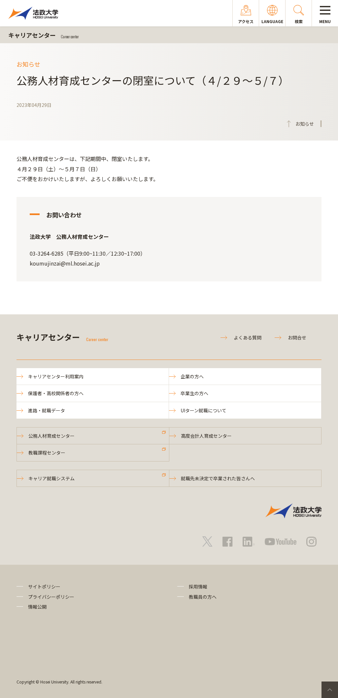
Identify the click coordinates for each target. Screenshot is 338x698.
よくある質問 (247, 337)
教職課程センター (46, 452)
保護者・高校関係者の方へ (56, 393)
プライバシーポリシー (51, 596)
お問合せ (297, 337)
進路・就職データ (46, 410)
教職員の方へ (203, 596)
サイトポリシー (44, 586)
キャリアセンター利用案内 (56, 376)
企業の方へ (192, 376)
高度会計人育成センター (206, 435)
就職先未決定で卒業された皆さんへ (218, 478)
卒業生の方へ (194, 393)
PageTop (329, 690)
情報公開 (37, 606)
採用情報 (198, 586)
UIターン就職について (203, 410)
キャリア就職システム (51, 478)
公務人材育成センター (51, 435)
